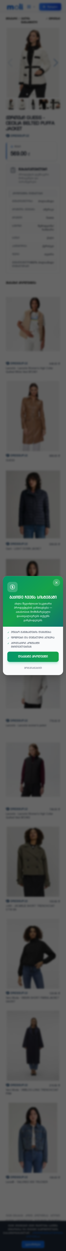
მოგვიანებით (33, 668)
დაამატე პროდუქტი (33, 656)
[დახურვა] (56, 582)
